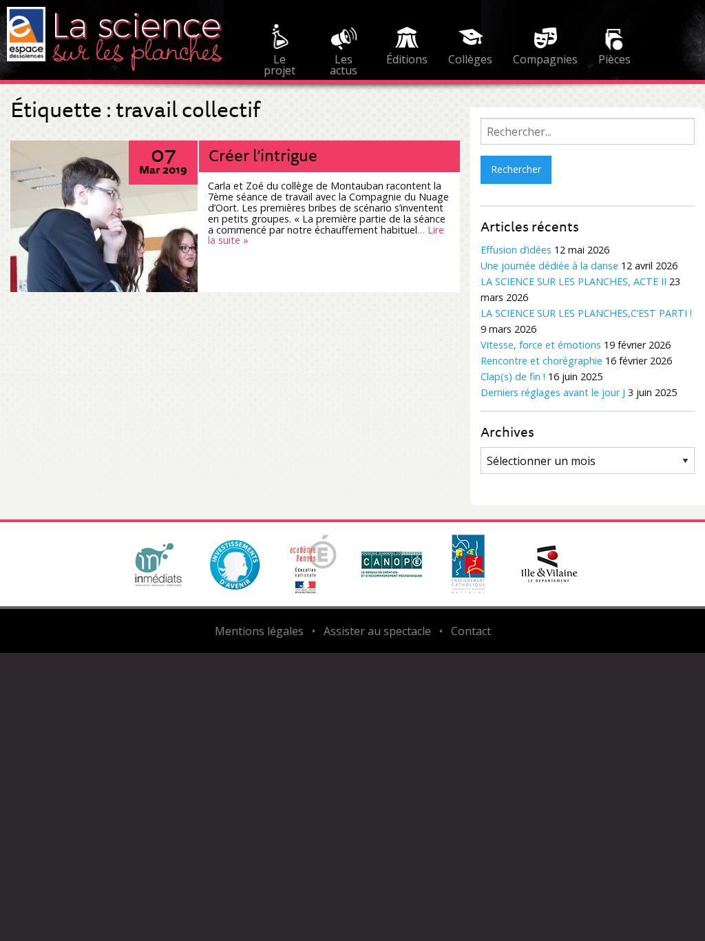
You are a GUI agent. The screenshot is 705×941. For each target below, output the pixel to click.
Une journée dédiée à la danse (549, 265)
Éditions (407, 59)
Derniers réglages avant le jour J (553, 392)
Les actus (343, 63)
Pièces (614, 59)
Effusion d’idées (516, 249)
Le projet (279, 63)
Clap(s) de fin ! (513, 376)
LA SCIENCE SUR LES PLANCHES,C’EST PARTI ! (586, 313)
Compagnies (545, 59)
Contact (471, 631)
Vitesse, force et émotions (541, 344)
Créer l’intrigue (263, 155)
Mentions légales (259, 631)
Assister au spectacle (377, 631)
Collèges (470, 59)
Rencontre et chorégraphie (541, 360)
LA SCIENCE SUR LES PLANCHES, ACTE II (573, 281)
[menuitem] (279, 46)
